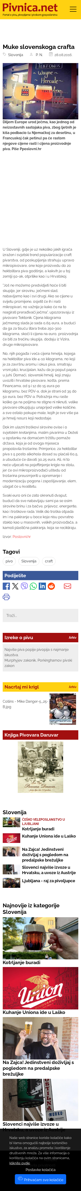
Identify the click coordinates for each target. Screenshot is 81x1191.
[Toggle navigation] (73, 11)
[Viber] (24, 587)
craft (49, 561)
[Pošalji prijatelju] (67, 587)
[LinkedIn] (42, 587)
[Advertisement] (40, 203)
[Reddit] (51, 587)
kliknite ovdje (19, 1163)
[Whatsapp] (33, 587)
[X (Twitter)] (15, 587)
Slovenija (14, 55)
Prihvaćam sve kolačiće (43, 1180)
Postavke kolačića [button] (41, 1170)
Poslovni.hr (22, 537)
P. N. (39, 55)
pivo (9, 561)
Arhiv (72, 637)
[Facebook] (6, 587)
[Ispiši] (6, 598)
